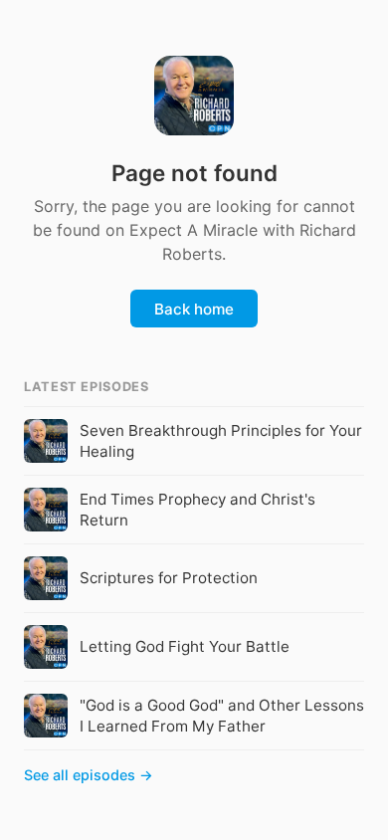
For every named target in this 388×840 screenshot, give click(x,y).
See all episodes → (88, 774)
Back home (194, 309)
